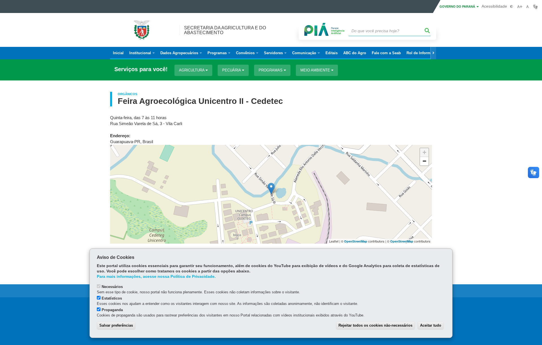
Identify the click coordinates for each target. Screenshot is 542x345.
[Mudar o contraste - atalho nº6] (511, 6)
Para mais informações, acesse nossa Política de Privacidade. (156, 276)
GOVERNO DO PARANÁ (458, 6)
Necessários (112, 287)
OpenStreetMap (355, 241)
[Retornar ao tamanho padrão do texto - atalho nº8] (527, 6)
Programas (271, 70)
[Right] (433, 53)
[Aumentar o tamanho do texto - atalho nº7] (519, 6)
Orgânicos (127, 94)
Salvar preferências (116, 325)
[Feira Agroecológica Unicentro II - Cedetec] (271, 188)
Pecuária (232, 70)
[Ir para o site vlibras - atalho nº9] (535, 6)
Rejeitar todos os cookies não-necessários (375, 325)
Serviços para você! (141, 69)
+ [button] (424, 152)
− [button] (424, 161)
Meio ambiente (315, 70)
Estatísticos (112, 298)
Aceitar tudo (430, 325)
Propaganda (112, 310)
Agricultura (192, 70)
